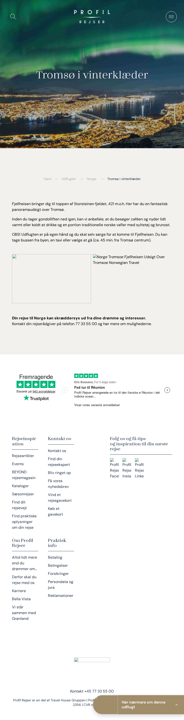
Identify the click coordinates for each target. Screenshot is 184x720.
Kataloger (20, 485)
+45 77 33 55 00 (99, 691)
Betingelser (58, 565)
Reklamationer (60, 595)
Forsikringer (58, 573)
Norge (91, 179)
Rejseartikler (23, 455)
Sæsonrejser (23, 493)
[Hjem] (92, 16)
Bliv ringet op (59, 472)
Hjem (48, 179)
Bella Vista (21, 598)
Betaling (55, 557)
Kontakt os (57, 450)
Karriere (19, 590)
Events (18, 463)
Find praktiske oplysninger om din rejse (24, 521)
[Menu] (171, 16)
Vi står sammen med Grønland (24, 613)
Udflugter (69, 179)
